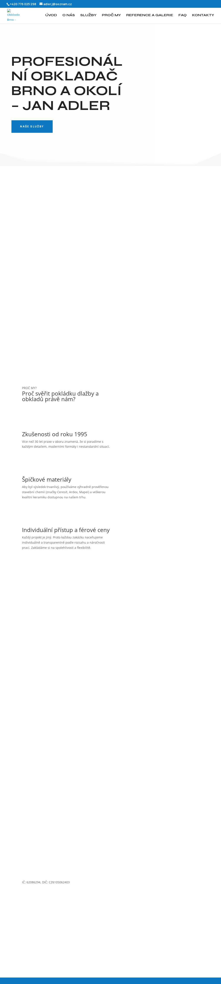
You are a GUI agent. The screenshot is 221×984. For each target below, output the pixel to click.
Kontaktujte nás (131, 252)
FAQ (182, 15)
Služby (88, 15)
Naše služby (32, 126)
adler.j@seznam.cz (160, 872)
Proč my (111, 15)
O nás (68, 15)
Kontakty (203, 15)
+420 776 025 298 (96, 872)
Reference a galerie (149, 15)
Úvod (51, 15)
